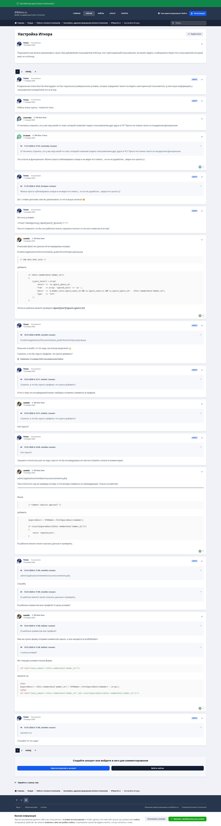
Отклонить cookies (156, 819)
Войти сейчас (157, 768)
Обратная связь (31, 807)
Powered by (194, 807)
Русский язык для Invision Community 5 (37, 3)
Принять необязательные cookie (189, 819)
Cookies (44, 807)
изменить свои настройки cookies (60, 822)
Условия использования (73, 819)
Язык (18, 807)
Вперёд (28, 72)
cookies (136, 819)
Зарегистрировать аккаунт (63, 768)
